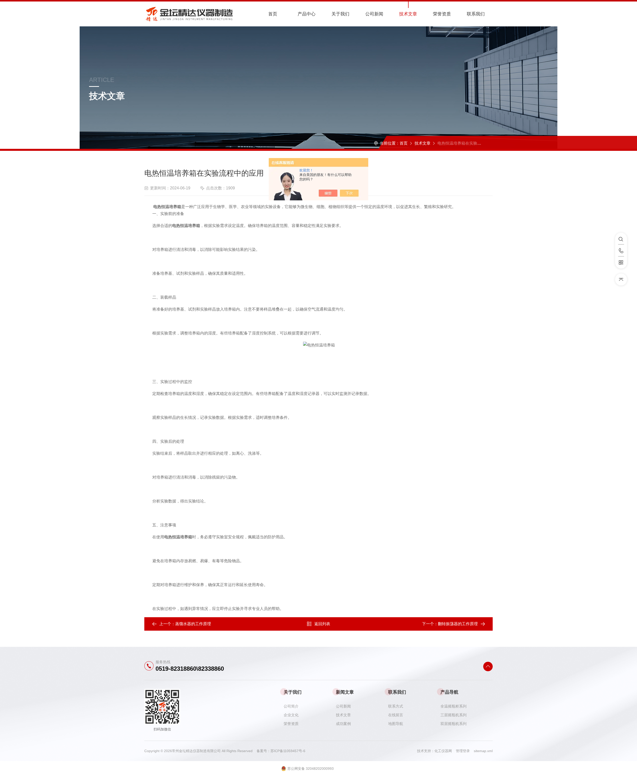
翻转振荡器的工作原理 (458, 624)
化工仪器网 (445, 751)
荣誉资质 (442, 13)
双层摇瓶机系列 (453, 723)
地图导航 (395, 723)
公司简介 (291, 706)
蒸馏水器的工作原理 (193, 624)
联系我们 (476, 13)
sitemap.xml (483, 751)
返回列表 (322, 624)
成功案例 (343, 723)
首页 (272, 13)
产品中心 (307, 13)
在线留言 (395, 715)
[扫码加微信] (621, 263)
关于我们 (340, 13)
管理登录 (463, 751)
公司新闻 (374, 13)
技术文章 (408, 13)
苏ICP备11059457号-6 (287, 751)
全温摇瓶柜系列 (453, 706)
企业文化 (291, 715)
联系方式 (395, 706)
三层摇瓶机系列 (453, 715)
